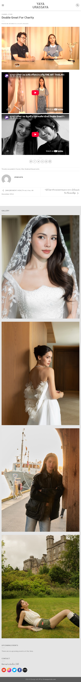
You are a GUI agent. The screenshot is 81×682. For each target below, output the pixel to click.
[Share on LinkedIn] (50, 161)
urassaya (25, 23)
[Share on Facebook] (34, 161)
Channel (4, 14)
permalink (36, 169)
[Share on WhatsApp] (31, 161)
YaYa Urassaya (40, 5)
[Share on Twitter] (38, 161)
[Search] (77, 5)
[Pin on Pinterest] (46, 161)
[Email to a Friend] (42, 161)
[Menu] (3, 5)
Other (10, 14)
